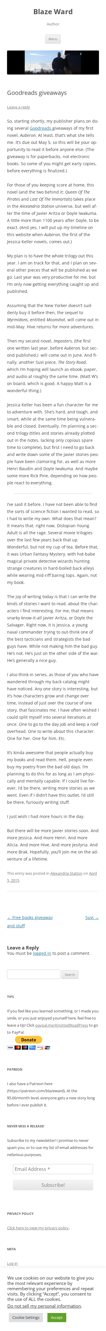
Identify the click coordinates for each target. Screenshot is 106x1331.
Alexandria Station (66, 873)
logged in (42, 953)
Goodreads (41, 128)
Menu (53, 39)
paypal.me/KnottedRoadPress (61, 1025)
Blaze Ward (53, 11)
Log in (12, 1263)
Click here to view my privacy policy (38, 1228)
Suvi (92, 917)
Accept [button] (57, 1317)
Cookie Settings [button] (25, 1317)
